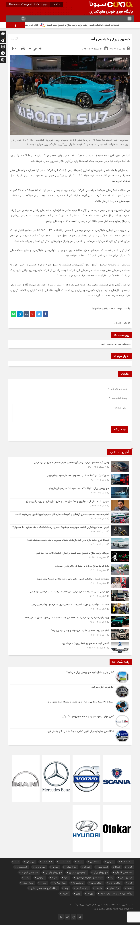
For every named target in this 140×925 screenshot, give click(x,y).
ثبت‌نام (87, 867)
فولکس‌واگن (96, 883)
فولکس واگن (115, 883)
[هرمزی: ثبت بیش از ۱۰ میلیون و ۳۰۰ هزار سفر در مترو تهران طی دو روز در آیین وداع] (70, 505)
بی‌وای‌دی (30, 862)
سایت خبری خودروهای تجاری (89, 877)
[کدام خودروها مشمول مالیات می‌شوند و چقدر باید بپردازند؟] (70, 634)
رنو (111, 877)
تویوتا (117, 867)
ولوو (66, 888)
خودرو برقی (40, 867)
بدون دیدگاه (120, 323)
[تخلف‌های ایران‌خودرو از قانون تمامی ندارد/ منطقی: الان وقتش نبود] (70, 735)
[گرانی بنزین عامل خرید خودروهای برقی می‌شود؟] (70, 677)
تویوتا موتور (103, 867)
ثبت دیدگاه (120, 430)
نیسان (43, 883)
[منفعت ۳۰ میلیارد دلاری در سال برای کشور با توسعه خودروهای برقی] (70, 706)
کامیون (66, 893)
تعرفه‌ (129, 867)
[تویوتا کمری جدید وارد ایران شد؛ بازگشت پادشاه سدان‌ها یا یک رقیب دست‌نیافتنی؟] (70, 543)
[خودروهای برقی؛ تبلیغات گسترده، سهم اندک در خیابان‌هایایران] (70, 492)
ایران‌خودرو (47, 862)
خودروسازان (22, 867)
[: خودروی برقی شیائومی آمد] (14, 48)
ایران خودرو (64, 862)
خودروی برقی (126, 877)
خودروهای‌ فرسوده (30, 872)
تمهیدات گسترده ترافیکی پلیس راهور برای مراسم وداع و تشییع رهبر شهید (98, 25)
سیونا (54, 877)
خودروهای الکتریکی (123, 872)
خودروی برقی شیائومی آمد (110, 39)
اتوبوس (110, 862)
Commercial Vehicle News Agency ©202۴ (113, 909)
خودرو (55, 867)
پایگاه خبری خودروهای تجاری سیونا (116, 893)
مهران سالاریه (60, 883)
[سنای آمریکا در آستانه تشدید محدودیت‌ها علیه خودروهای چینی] (70, 479)
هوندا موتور (114, 888)
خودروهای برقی (101, 872)
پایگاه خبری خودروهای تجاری (44, 888)
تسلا (17, 862)
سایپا (66, 877)
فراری (27, 877)
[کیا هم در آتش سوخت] (70, 691)
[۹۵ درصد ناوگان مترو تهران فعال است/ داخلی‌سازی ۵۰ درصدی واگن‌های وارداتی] (70, 608)
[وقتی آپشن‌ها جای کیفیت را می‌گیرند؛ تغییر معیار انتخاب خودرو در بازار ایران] (70, 466)
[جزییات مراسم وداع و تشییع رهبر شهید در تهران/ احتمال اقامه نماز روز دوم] (70, 556)
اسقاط (80, 862)
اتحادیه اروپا (126, 862)
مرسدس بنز (78, 883)
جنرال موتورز (71, 867)
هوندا (129, 888)
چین (78, 893)
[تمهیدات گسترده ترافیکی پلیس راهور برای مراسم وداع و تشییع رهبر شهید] (70, 582)
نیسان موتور (28, 883)
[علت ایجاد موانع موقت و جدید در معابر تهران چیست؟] (70, 569)
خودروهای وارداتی (54, 872)
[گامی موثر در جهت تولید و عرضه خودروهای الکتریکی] (70, 721)
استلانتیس (95, 862)
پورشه (90, 893)
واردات (99, 888)
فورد (130, 883)
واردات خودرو (82, 888)
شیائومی (40, 877)
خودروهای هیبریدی (77, 872)
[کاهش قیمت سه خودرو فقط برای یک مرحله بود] (70, 647)
